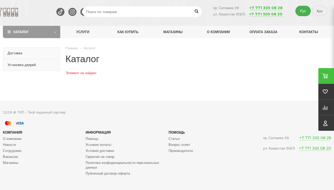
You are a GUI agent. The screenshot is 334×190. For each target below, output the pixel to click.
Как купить (127, 32)
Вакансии (10, 157)
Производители (181, 151)
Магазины (173, 32)
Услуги (82, 32)
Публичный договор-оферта (108, 173)
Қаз (320, 11)
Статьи (174, 138)
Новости (9, 144)
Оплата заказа (263, 32)
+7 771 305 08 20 (265, 14)
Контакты (308, 32)
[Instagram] (72, 12)
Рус (303, 11)
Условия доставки (100, 151)
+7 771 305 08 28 (266, 7)
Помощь (177, 132)
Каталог (21, 32)
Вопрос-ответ (179, 144)
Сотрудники (12, 151)
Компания (12, 132)
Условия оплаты (98, 144)
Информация (98, 132)
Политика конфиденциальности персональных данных (122, 165)
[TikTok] (60, 12)
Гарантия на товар (100, 157)
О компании (218, 32)
